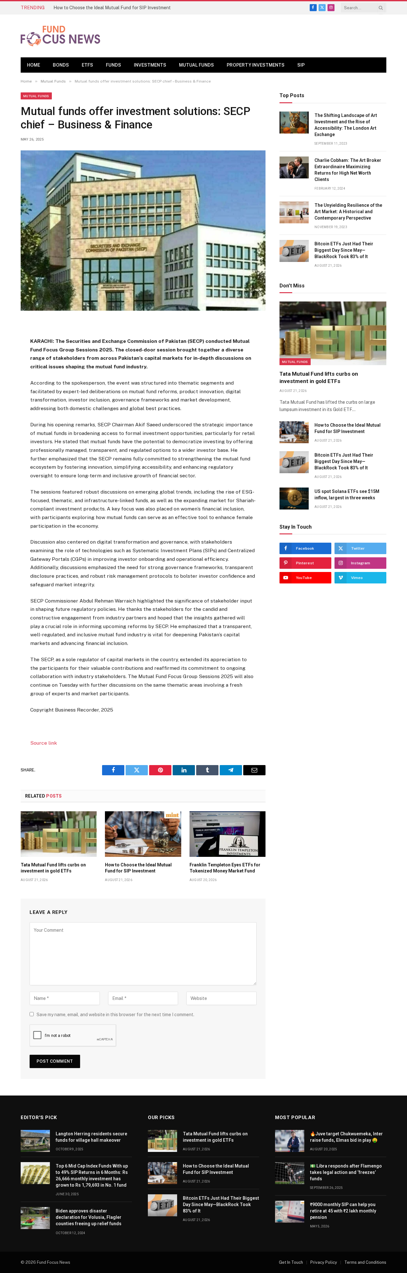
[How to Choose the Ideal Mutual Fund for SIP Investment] (143, 834)
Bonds (61, 65)
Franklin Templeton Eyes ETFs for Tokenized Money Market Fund (225, 867)
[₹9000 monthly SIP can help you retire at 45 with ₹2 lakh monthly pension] (289, 1212)
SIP (301, 65)
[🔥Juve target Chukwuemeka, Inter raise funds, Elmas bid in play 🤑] (289, 1141)
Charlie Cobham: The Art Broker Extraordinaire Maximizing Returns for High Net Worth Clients (347, 170)
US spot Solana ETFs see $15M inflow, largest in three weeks (346, 494)
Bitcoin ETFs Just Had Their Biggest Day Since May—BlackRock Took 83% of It (343, 250)
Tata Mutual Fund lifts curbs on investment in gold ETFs (53, 867)
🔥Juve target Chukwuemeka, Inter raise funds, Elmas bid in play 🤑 (346, 1137)
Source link (43, 743)
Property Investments (256, 65)
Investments (150, 65)
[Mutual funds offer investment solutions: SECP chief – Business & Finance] (143, 230)
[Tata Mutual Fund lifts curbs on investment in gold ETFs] (59, 834)
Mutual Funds (196, 65)
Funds (113, 65)
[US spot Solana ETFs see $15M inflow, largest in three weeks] (294, 499)
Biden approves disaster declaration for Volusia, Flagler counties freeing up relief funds (88, 1217)
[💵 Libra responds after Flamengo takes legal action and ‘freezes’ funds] (289, 1173)
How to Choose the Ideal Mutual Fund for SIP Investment (112, 7)
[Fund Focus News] (60, 36)
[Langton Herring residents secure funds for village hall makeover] (35, 1141)
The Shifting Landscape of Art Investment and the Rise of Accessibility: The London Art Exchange (345, 125)
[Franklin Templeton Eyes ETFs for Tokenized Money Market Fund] (228, 834)
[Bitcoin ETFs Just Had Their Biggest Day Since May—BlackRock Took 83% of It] (294, 251)
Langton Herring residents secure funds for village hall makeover (91, 1137)
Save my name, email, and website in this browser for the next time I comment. (115, 1014)
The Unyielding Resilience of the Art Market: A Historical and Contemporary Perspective (348, 212)
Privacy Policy (323, 1262)
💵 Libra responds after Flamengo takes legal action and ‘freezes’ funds (346, 1172)
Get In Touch (291, 1262)
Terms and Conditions (365, 1262)
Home (33, 65)
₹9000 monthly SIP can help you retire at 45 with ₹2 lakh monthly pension (343, 1211)
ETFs (87, 65)
